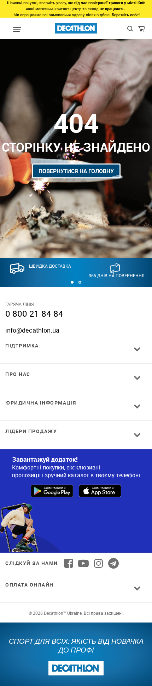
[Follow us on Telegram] (113, 563)
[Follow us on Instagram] (98, 563)
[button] (72, 282)
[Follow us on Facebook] (68, 563)
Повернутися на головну (76, 171)
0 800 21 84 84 (34, 313)
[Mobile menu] (17, 30)
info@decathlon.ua (32, 330)
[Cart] (142, 30)
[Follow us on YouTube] (83, 563)
